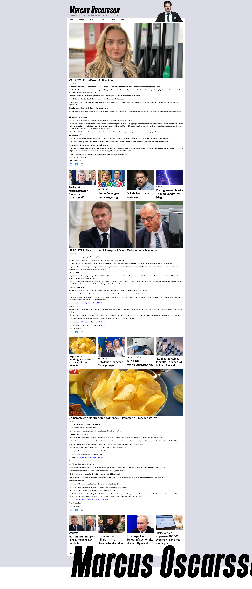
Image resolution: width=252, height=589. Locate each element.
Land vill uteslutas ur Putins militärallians (91, 322)
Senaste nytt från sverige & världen (94, 15)
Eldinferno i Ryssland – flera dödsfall (89, 303)
